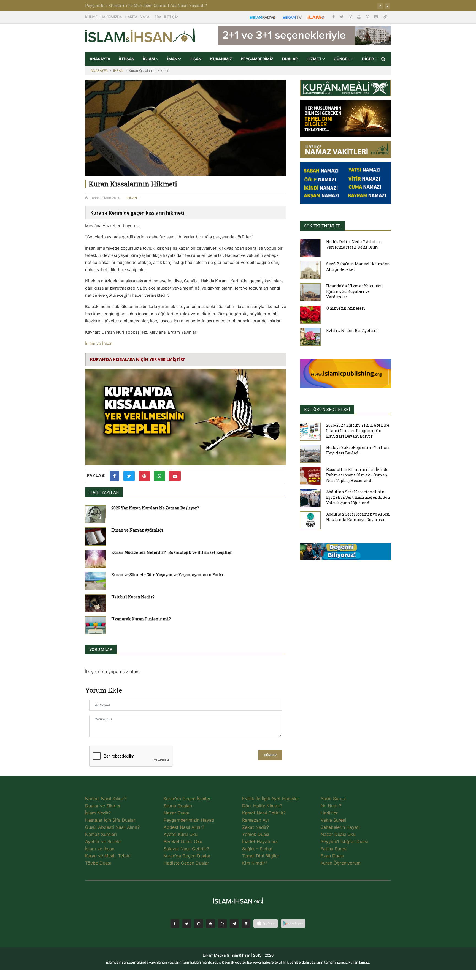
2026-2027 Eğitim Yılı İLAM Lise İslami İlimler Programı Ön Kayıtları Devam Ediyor (357, 431)
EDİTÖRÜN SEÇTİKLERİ (327, 409)
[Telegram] (385, 16)
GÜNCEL (342, 58)
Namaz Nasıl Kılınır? (105, 798)
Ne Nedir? (331, 805)
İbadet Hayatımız (260, 841)
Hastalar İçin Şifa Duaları (110, 820)
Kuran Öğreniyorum (341, 863)
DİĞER (368, 58)
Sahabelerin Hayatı (340, 827)
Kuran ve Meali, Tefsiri (108, 856)
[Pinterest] (376, 16)
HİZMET (314, 58)
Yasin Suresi (333, 798)
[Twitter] (342, 16)
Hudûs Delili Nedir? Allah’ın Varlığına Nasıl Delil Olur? (354, 244)
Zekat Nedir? (255, 827)
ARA (157, 17)
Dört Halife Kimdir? (262, 805)
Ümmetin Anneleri (345, 308)
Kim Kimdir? (254, 863)
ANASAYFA (100, 58)
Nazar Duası (176, 813)
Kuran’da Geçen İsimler (187, 798)
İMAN (172, 58)
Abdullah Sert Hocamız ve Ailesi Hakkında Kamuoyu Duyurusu (358, 516)
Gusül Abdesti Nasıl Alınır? (112, 827)
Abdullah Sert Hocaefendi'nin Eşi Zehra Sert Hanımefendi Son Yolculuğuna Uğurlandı (358, 497)
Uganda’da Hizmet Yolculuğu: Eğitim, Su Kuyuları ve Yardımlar (354, 291)
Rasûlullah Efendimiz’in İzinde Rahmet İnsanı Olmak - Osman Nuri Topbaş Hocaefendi (357, 475)
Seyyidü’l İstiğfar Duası (344, 841)
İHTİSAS (126, 58)
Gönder (270, 755)
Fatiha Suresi (334, 848)
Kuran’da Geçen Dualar (187, 856)
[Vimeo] (234, 923)
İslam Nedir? (98, 813)
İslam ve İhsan (99, 343)
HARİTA (131, 17)
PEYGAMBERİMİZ (257, 58)
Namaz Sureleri (101, 834)
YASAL (146, 17)
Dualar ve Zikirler (103, 805)
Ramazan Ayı (255, 820)
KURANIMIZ (221, 58)
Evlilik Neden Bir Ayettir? (352, 330)
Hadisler (329, 813)
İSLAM (149, 58)
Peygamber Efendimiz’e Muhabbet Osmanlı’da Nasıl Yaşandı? (146, 5)
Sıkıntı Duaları (178, 805)
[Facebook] (334, 16)
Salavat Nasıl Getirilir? (186, 848)
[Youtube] (359, 16)
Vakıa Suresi (333, 820)
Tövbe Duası (98, 863)
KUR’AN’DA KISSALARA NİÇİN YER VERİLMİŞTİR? (137, 359)
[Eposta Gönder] (175, 476)
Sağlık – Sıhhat (257, 848)
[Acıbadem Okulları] (345, 553)
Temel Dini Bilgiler (260, 856)
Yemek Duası (255, 834)
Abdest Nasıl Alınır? (184, 827)
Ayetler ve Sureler (103, 841)
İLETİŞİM (171, 17)
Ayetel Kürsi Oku (181, 834)
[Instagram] (351, 16)
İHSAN (195, 58)
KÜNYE (91, 17)
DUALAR (290, 58)
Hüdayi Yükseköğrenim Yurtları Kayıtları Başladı (358, 450)
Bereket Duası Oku (183, 841)
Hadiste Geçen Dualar (186, 863)
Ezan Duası (332, 856)
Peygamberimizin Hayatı (189, 820)
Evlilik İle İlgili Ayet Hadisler (270, 798)
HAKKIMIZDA (111, 17)
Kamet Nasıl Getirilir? (264, 813)
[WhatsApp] (368, 16)
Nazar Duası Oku (338, 834)
